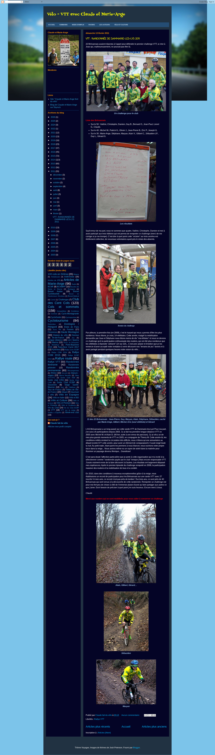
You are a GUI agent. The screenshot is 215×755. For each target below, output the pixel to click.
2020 (53, 136)
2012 (53, 167)
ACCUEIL (51, 25)
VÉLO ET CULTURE (121, 25)
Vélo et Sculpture (68, 405)
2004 (53, 251)
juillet (55, 194)
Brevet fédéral (73, 296)
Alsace (76, 274)
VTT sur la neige (68, 410)
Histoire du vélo (60, 335)
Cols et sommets (63, 306)
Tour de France (55, 390)
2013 (53, 164)
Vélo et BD (74, 398)
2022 (53, 129)
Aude (74, 284)
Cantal (53, 300)
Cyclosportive (71, 317)
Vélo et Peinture (63, 403)
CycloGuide (56, 317)
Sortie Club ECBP (66, 382)
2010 (53, 227)
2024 (53, 125)
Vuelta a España (54, 412)
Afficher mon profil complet (59, 427)
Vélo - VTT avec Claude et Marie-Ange (86, 14)
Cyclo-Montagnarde (70, 314)
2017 (53, 148)
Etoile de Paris (71, 327)
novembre (57, 179)
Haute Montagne (70, 332)
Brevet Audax (55, 291)
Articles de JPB (54, 280)
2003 (53, 255)
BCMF (51, 287)
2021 (53, 133)
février (56, 213)
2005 (53, 247)
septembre (58, 186)
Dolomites (52, 324)
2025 (53, 121)
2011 (53, 171)
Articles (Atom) (104, 733)
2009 (53, 231)
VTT (53, 410)
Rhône (54, 373)
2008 (53, 235)
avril (55, 206)
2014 (53, 160)
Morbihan (55, 345)
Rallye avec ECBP (72, 350)
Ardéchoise (69, 277)
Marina (55, 342)
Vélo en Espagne (69, 394)
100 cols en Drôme (58, 274)
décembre (57, 175)
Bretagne (71, 289)
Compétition (61, 311)
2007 (53, 239)
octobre (56, 182)
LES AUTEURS (104, 25)
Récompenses (73, 371)
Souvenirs (52, 385)
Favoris (70, 329)
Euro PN (57, 329)
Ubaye (64, 392)
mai (55, 202)
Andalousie (55, 277)
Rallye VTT (99, 719)
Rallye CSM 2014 (59, 352)
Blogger (136, 748)
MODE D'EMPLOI (78, 25)
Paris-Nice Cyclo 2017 (68, 347)
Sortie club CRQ (56, 380)
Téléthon (72, 387)
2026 (53, 117)
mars (55, 210)
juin (55, 198)
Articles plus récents (98, 726)
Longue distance (55, 340)
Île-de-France (58, 338)
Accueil (126, 726)
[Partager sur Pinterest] (154, 715)
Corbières (75, 311)
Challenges (63, 300)
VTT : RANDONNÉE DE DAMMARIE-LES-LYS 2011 (113, 39)
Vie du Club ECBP (71, 408)
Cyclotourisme (58, 320)
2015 (53, 156)
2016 (53, 152)
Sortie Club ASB (67, 378)
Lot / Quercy (73, 340)
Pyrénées (56, 350)
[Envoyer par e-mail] (145, 715)
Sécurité (65, 373)
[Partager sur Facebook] (152, 715)
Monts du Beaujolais (71, 342)
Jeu (73, 338)
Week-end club (72, 412)
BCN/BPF (61, 287)
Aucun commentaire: (130, 715)
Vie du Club (53, 408)
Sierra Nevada (65, 375)
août (55, 190)
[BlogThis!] (147, 715)
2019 (53, 140)
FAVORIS (91, 25)
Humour (75, 335)
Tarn (62, 387)
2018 (53, 144)
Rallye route (63, 358)
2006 (53, 243)
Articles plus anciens (154, 726)
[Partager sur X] (150, 715)
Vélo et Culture (59, 400)
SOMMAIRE (63, 25)
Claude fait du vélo (59, 423)
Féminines (52, 332)
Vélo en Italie (58, 398)
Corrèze (54, 314)
